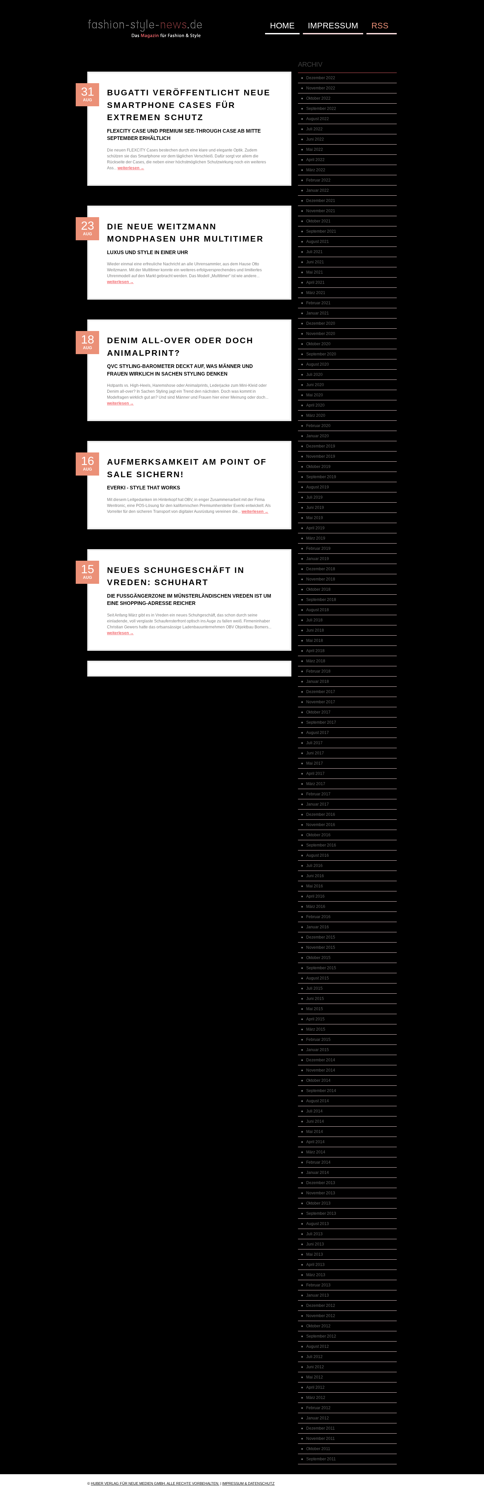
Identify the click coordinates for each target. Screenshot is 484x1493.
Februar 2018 (318, 671)
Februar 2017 (318, 794)
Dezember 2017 (320, 691)
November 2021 (320, 211)
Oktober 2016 (318, 835)
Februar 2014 (318, 1162)
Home (282, 25)
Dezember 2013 (320, 1182)
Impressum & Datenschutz (248, 1483)
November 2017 (320, 702)
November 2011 (320, 1438)
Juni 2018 (315, 630)
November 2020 (320, 333)
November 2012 (320, 1315)
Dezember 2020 (320, 323)
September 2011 (321, 1459)
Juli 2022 (314, 129)
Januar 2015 (317, 1049)
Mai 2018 (314, 640)
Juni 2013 (315, 1244)
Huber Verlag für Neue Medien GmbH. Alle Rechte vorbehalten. (155, 1483)
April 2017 (315, 773)
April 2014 (315, 1142)
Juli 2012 (314, 1356)
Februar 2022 (318, 180)
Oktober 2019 (318, 466)
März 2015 (315, 1029)
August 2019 (317, 487)
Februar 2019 (318, 548)
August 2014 (317, 1101)
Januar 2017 (317, 804)
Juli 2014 (314, 1111)
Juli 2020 (314, 374)
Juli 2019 (314, 497)
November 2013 (320, 1193)
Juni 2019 (315, 507)
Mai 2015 (314, 1009)
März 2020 (315, 415)
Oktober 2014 (318, 1080)
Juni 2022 (315, 139)
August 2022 (317, 118)
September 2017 (321, 722)
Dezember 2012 (320, 1305)
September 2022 (321, 108)
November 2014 (320, 1070)
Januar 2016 (317, 927)
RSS (380, 25)
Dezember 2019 (320, 446)
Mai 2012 (314, 1377)
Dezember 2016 (320, 814)
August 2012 (317, 1346)
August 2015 (317, 978)
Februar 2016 (318, 916)
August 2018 (317, 610)
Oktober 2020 (318, 344)
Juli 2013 (314, 1234)
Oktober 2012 (318, 1326)
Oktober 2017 (318, 712)
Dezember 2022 (320, 78)
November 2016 (320, 824)
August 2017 (317, 732)
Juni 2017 (315, 753)
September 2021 (321, 231)
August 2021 (317, 241)
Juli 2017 (314, 743)
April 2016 (315, 896)
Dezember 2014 (320, 1060)
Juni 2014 (315, 1121)
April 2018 (315, 650)
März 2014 (315, 1152)
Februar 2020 (318, 425)
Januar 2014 (317, 1172)
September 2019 (321, 477)
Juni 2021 (315, 262)
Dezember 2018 (320, 569)
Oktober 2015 (318, 957)
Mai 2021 (314, 272)
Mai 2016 (314, 886)
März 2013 (315, 1275)
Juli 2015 (314, 988)
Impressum (333, 25)
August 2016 (317, 855)
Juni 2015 (315, 998)
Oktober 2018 (318, 589)
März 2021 (315, 292)
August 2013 (317, 1223)
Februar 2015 (318, 1039)
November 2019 (320, 456)
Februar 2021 (318, 303)
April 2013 (315, 1264)
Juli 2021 (314, 251)
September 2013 (321, 1213)
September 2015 (321, 968)
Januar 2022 (317, 190)
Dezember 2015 (320, 937)
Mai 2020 (314, 395)
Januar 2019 (317, 558)
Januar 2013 (317, 1295)
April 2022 (315, 159)
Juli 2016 (314, 865)
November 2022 (320, 88)
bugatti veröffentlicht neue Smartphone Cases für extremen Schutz (189, 105)
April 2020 (315, 405)
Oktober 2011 (318, 1448)
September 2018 (321, 599)
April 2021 (315, 282)
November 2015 (320, 947)
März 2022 (315, 170)
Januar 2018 (317, 681)
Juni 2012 (315, 1367)
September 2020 (321, 354)
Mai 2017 (314, 763)
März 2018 (315, 661)
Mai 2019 (314, 517)
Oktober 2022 (318, 98)
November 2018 (320, 579)
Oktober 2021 (318, 221)
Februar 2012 (318, 1408)
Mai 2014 (314, 1131)
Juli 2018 (314, 620)
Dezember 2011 (320, 1428)
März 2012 (315, 1397)
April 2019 (315, 528)
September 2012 (321, 1336)
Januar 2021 (317, 313)
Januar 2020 (317, 436)
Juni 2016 (315, 876)
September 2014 (321, 1090)
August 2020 (317, 364)
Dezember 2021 (320, 200)
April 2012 (315, 1387)
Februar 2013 (318, 1285)
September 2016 (321, 845)
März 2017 (315, 783)
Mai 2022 (314, 149)
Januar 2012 (317, 1418)
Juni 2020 (315, 384)
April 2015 (315, 1019)
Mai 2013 (314, 1254)
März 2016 (315, 906)
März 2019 (315, 538)
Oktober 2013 (318, 1203)
